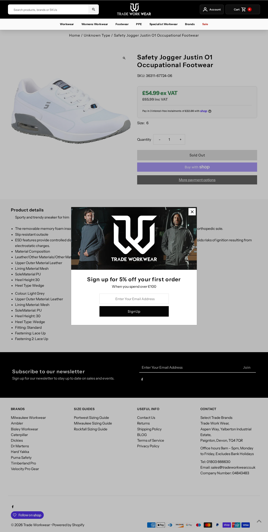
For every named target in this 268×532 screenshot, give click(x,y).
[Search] (94, 9)
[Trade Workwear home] (134, 9)
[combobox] (48, 10)
